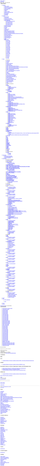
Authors (5, 10)
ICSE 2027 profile (5, 339)
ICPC (9, 93)
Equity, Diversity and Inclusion (13, 181)
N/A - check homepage (11, 263)
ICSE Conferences (7, 299)
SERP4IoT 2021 (3, 440)
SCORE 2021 (2, 448)
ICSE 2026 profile (5, 338)
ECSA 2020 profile (5, 315)
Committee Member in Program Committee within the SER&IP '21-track (13, 364)
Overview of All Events (8, 18)
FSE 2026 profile (5, 327)
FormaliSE (10, 90)
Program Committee (11, 188)
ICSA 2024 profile (5, 329)
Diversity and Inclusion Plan (8, 12)
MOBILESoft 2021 (3, 421)
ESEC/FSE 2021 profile (6, 321)
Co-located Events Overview (8, 19)
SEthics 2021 (2, 442)
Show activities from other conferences (6, 375)
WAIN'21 (1, 443)
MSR (9, 112)
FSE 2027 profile (5, 328)
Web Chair (10, 247)
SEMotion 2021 (2, 438)
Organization (4, 158)
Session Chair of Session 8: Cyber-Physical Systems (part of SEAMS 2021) (14, 368)
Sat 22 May (8, 45)
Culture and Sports (7, 37)
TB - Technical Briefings (10, 78)
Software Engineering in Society (9, 31)
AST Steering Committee (12, 187)
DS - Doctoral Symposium (4, 404)
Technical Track (8, 64)
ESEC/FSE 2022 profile (6, 322)
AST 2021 (2, 417)
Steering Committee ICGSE (12, 208)
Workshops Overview (7, 25)
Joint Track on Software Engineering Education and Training (13, 33)
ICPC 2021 (2, 419)
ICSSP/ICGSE (10, 102)
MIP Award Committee (11, 295)
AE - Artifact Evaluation (10, 71)
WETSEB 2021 (2, 444)
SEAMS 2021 (2, 452)
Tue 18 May (8, 42)
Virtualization (10, 182)
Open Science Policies (9, 80)
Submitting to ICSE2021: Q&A (11, 79)
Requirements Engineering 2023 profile (8, 343)
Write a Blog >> (2, 0)
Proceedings (2, 464)
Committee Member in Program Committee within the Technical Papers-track (14, 373)
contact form (2, 384)
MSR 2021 (2, 422)
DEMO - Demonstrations (10, 69)
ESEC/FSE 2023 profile (6, 323)
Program (3, 15)
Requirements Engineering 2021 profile (8, 342)
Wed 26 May (8, 49)
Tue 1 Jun (7, 54)
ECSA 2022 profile (5, 317)
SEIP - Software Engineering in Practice (6, 396)
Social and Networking (4, 411)
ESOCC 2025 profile (5, 324)
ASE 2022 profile (5, 310)
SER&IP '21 (2, 439)
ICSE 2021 (2, 305)
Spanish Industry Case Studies (11, 75)
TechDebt (9, 124)
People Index (8, 184)
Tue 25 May (8, 48)
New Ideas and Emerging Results (9, 32)
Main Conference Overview (10, 21)
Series (5, 301)
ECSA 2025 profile (5, 319)
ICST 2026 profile (5, 340)
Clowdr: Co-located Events (8, 7)
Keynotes (5, 27)
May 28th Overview (9, 24)
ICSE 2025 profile (5, 337)
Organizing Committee (11, 190)
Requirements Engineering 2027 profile (8, 344)
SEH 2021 (2, 437)
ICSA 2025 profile (5, 330)
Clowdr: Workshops (7, 8)
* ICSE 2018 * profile (5, 309)
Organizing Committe (9, 160)
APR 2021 (2, 427)
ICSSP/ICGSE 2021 (3, 420)
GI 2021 (1, 432)
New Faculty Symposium (8, 35)
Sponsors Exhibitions (7, 26)
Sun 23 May (8, 46)
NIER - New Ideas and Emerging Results (12, 68)
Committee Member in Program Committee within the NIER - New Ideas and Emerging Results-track (18, 360)
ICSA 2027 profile (5, 332)
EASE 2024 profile (5, 314)
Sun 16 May (8, 40)
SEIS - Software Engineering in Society (12, 67)
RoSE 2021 (2, 435)
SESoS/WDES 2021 (3, 441)
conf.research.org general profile (7, 308)
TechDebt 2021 (2, 423)
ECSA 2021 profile (5, 316)
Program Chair (10, 243)
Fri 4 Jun (7, 57)
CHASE (9, 86)
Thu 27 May (8, 50)
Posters (7, 72)
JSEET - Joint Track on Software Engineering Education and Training (11, 397)
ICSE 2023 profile (5, 335)
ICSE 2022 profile (5, 334)
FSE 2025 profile (5, 326)
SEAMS (9, 153)
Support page (2, 387)
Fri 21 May (8, 44)
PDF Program (6, 13)
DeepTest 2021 (2, 430)
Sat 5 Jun (7, 58)
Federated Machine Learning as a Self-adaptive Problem (11, 369)
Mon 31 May (8, 53)
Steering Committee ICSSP (12, 207)
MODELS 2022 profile (6, 341)
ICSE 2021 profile (3, 306)
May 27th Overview (9, 23)
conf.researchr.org (5, 386)
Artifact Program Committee (12, 294)
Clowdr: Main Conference (4, 457)
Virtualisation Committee (12, 296)
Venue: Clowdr (6, 6)
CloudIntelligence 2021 (4, 429)
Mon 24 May (8, 47)
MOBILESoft (10, 107)
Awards (5, 28)
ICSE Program (6, 16)
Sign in (3, 303)
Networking (2, 465)
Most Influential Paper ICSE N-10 (11, 76)
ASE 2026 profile (5, 313)
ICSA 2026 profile (5, 331)
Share (1, 377)
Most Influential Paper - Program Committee (15, 198)
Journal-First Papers (9, 65)
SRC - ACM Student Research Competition (13, 70)
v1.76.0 (9, 386)
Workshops (8, 73)
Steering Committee (11, 192)
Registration (6, 9)
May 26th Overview (9, 22)
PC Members (10, 206)
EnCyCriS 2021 (2, 431)
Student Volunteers (9, 77)
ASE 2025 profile (5, 312)
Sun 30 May (8, 52)
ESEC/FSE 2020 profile (6, 320)
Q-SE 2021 (2, 434)
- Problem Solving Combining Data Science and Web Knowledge (18, 134)
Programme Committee (11, 194)
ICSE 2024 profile (5, 336)
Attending (3, 5)
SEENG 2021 (2, 436)
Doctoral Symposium (7, 34)
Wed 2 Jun (8, 55)
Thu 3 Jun (7, 56)
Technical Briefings (7, 36)
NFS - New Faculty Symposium (11, 74)
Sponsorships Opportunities (8, 156)
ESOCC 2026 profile (5, 325)
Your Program (6, 17)
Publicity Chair (10, 246)
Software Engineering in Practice (9, 30)
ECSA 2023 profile (5, 318)
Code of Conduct (7, 11)
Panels (5, 38)
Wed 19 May (8, 43)
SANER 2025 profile (5, 345)
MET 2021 (2, 433)
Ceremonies (8, 60)
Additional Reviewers (11, 163)
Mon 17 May (8, 41)
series (5, 305)
